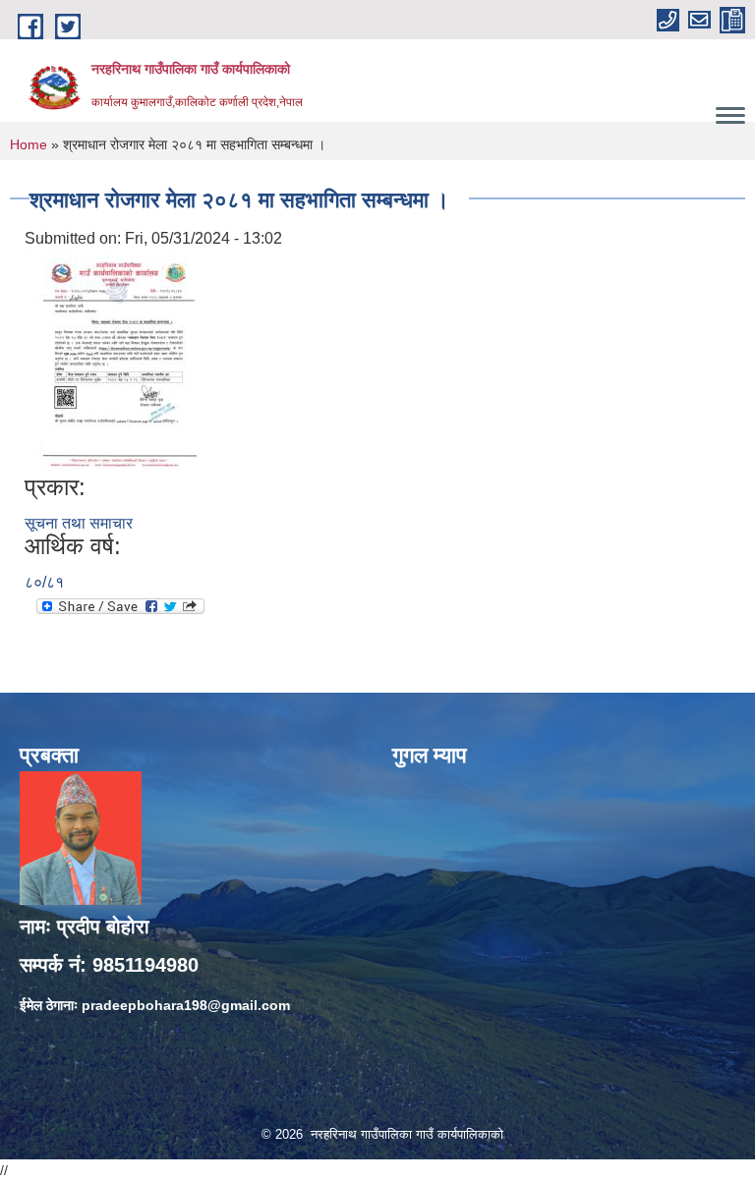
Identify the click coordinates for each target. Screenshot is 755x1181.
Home (28, 144)
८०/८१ (44, 582)
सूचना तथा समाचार (79, 523)
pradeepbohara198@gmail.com (186, 1005)
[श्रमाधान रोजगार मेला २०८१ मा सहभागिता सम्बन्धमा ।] (113, 362)
